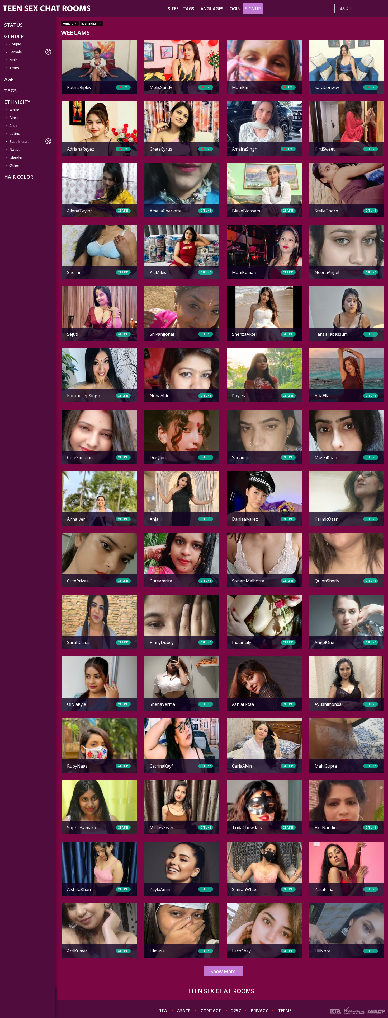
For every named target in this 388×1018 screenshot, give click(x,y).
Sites (173, 9)
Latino (14, 133)
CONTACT (211, 1011)
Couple (15, 43)
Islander (16, 157)
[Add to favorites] (68, 44)
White (14, 109)
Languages (210, 9)
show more (223, 971)
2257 (236, 1011)
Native (15, 149)
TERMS (285, 1011)
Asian (13, 125)
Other (14, 165)
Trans (14, 67)
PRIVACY (259, 1011)
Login (234, 9)
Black (13, 117)
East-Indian (19, 141)
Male (13, 59)
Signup (253, 9)
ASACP (184, 1011)
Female (15, 51)
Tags (188, 9)
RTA (163, 1011)
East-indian (89, 23)
